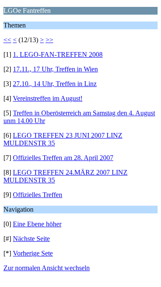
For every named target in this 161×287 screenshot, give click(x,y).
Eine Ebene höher (37, 224)
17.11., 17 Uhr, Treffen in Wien (55, 69)
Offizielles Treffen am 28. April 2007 (63, 157)
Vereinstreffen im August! (47, 98)
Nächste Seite (31, 238)
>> (49, 39)
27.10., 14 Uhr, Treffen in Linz (55, 83)
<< (7, 39)
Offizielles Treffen (37, 194)
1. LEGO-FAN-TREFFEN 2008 (58, 54)
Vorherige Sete (33, 253)
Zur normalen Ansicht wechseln (46, 268)
